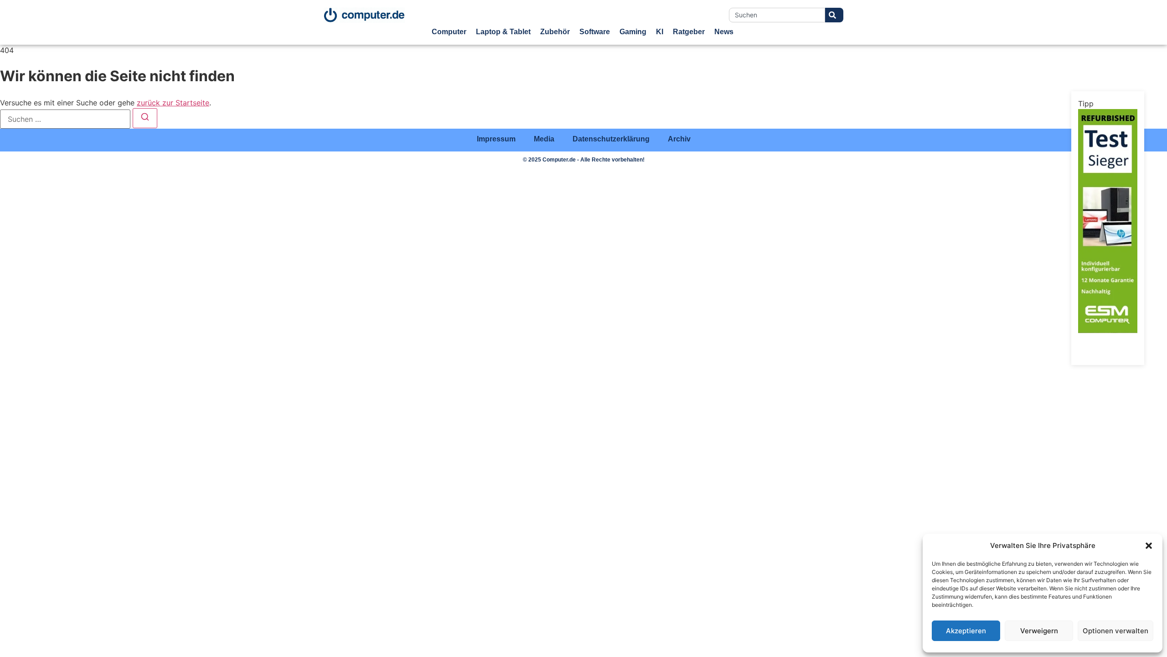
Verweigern (1039, 630)
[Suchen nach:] (65, 119)
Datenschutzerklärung (611, 139)
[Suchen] (145, 118)
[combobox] (777, 15)
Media (544, 139)
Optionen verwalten (1115, 630)
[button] (1148, 545)
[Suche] (834, 15)
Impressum (496, 139)
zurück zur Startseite (173, 102)
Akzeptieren (966, 630)
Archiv (679, 139)
